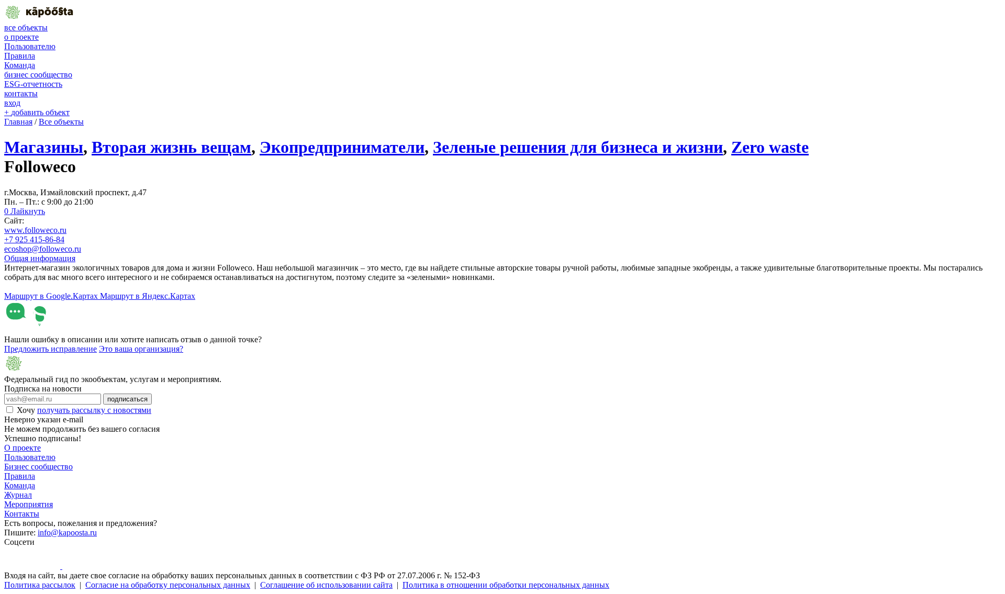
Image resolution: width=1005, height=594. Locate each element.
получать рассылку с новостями (94, 410)
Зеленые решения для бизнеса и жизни (578, 147)
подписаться (127, 399)
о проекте (21, 36)
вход (12, 102)
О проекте (22, 447)
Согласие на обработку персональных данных (167, 584)
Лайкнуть (24, 211)
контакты (21, 93)
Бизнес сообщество (38, 466)
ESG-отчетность (33, 84)
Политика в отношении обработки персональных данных (506, 584)
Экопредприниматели (342, 147)
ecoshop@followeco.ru (42, 248)
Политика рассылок (39, 584)
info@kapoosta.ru (67, 532)
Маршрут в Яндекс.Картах (147, 296)
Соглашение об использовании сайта (326, 584)
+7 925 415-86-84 (34, 239)
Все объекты (61, 121)
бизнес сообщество (38, 74)
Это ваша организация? (141, 348)
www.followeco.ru (35, 230)
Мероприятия (28, 504)
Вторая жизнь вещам (171, 147)
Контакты (21, 513)
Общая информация (39, 258)
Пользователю (29, 46)
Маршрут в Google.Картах (52, 296)
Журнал (18, 494)
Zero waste (770, 147)
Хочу (84, 410)
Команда (19, 65)
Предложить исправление (50, 348)
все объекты (26, 27)
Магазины (43, 147)
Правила (19, 55)
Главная (18, 121)
